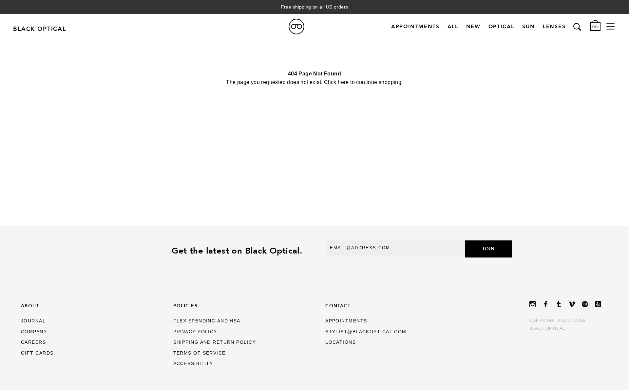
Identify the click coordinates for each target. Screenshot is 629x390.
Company (34, 331)
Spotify (588, 304)
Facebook (549, 304)
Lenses (554, 27)
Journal (33, 320)
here (343, 82)
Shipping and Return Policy (214, 342)
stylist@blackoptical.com (366, 331)
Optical (501, 27)
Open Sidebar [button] (610, 26)
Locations (340, 342)
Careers (33, 342)
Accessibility (193, 363)
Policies (185, 306)
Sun (528, 27)
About (30, 306)
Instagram (536, 304)
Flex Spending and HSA (206, 320)
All (453, 27)
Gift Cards (37, 353)
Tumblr (562, 304)
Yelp (601, 304)
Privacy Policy (195, 331)
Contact (338, 306)
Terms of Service (199, 353)
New (473, 27)
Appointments (415, 27)
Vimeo (575, 304)
